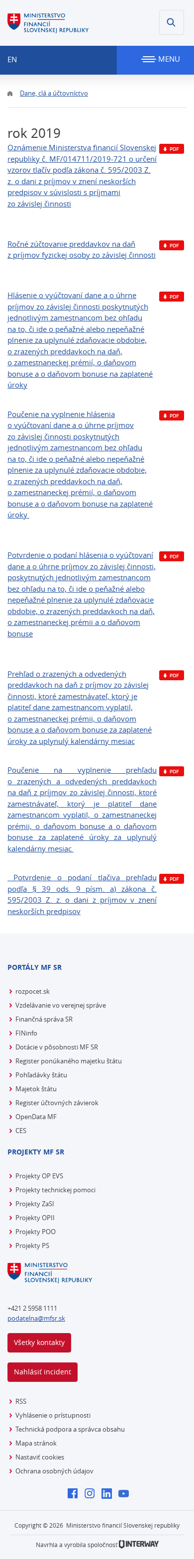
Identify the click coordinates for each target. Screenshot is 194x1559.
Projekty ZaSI (34, 1203)
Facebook (75, 1494)
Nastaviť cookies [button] (39, 1457)
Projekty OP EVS (39, 1175)
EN (12, 59)
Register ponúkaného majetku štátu (68, 1060)
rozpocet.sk (32, 991)
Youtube (126, 1494)
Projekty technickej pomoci (55, 1189)
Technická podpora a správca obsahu (70, 1429)
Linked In (109, 1494)
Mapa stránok (36, 1443)
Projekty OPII (35, 1217)
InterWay (139, 1544)
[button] (171, 22)
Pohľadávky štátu (41, 1074)
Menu (168, 59)
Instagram (92, 1494)
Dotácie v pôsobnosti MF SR (56, 1046)
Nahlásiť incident (42, 1371)
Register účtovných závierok (56, 1102)
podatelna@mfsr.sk (36, 1318)
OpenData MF (36, 1116)
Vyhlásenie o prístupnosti (53, 1415)
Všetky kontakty (39, 1342)
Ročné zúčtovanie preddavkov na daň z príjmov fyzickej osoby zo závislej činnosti (81, 249)
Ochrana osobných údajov (54, 1470)
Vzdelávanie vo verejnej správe (60, 1005)
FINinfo (26, 1033)
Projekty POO (35, 1231)
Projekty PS (32, 1245)
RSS (20, 1401)
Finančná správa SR (44, 1019)
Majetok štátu (36, 1088)
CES (20, 1130)
